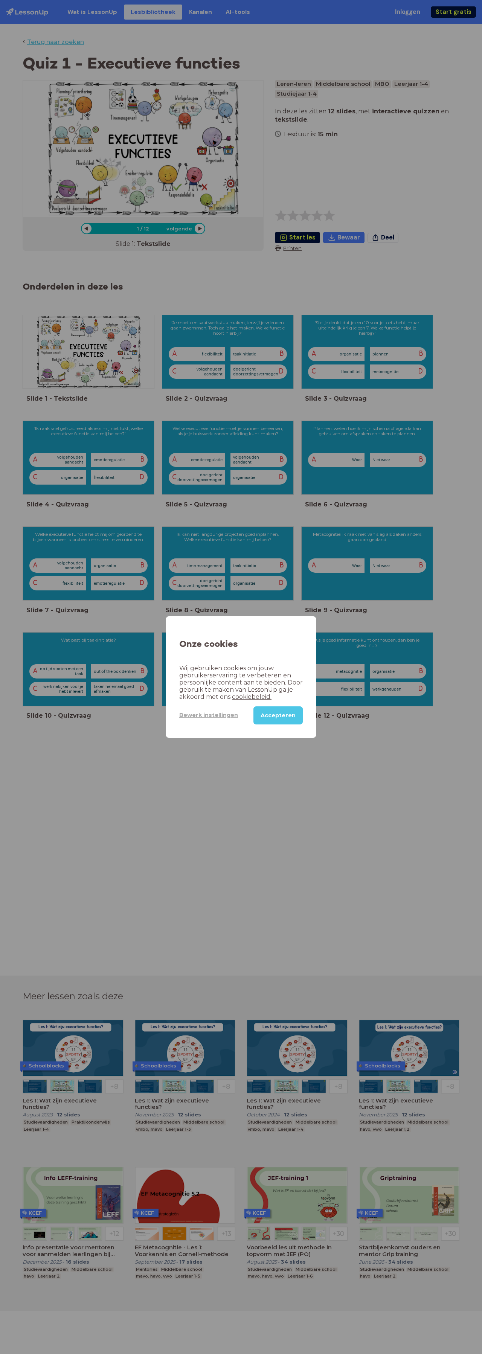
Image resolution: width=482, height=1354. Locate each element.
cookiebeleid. (252, 696)
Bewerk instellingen (208, 715)
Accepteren (278, 715)
